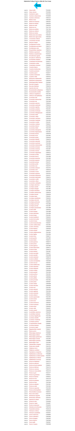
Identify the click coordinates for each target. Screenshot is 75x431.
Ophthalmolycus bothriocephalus (36, 355)
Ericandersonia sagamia (34, 55)
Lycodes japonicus (33, 241)
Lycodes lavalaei (33, 249)
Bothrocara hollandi (33, 23)
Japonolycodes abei (33, 88)
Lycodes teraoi (32, 300)
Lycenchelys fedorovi (34, 126)
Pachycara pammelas (34, 380)
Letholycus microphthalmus (35, 95)
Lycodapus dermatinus (34, 190)
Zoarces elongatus (33, 418)
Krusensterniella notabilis (35, 91)
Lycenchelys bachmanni (34, 110)
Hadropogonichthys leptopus (35, 82)
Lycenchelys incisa (33, 135)
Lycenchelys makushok (34, 141)
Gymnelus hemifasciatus (34, 69)
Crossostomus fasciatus (34, 40)
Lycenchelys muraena (34, 150)
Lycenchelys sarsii (33, 169)
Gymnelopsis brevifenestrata (35, 61)
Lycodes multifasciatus (34, 264)
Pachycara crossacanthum (35, 371)
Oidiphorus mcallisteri (34, 350)
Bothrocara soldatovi (34, 31)
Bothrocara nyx (32, 27)
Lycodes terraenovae (34, 302)
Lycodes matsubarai (33, 257)
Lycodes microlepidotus (34, 260)
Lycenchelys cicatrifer (34, 122)
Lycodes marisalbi (33, 255)
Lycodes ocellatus (33, 270)
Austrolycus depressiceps (35, 16)
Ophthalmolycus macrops (35, 359)
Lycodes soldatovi (33, 295)
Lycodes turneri (32, 306)
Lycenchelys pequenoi (34, 160)
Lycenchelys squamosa (34, 173)
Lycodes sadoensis (33, 289)
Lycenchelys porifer (33, 164)
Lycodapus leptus (33, 196)
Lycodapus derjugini (34, 188)
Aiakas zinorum (32, 12)
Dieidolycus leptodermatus (35, 53)
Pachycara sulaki (33, 386)
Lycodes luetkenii (33, 251)
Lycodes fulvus (32, 236)
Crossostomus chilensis (34, 38)
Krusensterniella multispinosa (36, 90)
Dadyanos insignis (33, 42)
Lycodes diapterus (33, 228)
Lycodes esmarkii (33, 230)
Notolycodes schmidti (34, 346)
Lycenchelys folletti (33, 128)
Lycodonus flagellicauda (34, 315)
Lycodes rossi (32, 287)
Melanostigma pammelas (35, 340)
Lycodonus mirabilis (34, 317)
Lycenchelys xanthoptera (35, 183)
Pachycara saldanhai (34, 384)
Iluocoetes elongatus (34, 84)
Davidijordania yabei (34, 48)
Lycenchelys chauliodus (34, 120)
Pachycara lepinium (33, 376)
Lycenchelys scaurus (34, 171)
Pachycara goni (32, 372)
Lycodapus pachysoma (34, 202)
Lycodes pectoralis (33, 279)
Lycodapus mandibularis (34, 198)
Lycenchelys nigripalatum (35, 152)
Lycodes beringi (33, 215)
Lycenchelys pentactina (34, 158)
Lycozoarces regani (33, 327)
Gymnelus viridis (33, 76)
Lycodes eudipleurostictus (35, 232)
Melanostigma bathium (34, 334)
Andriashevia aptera (33, 14)
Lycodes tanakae (33, 298)
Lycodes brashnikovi (34, 217)
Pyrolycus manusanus (34, 405)
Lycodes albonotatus (34, 213)
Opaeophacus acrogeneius (35, 352)
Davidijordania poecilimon (35, 46)
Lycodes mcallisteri (33, 259)
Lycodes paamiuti (33, 272)
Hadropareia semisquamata (35, 80)
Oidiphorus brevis (33, 348)
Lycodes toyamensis (33, 304)
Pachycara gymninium (34, 374)
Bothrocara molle (33, 25)
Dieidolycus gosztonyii (34, 52)
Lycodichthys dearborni (34, 314)
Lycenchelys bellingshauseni (35, 112)
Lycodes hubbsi (32, 240)
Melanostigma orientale (34, 338)
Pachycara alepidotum (34, 361)
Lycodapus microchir (34, 200)
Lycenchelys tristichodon (35, 177)
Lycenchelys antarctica (34, 103)
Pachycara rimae (33, 382)
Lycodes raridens (33, 283)
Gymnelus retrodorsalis (34, 74)
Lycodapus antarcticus (34, 184)
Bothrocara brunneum (34, 21)
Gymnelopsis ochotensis (34, 65)
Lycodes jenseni (33, 243)
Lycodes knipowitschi (34, 247)
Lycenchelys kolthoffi (34, 139)
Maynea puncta (32, 331)
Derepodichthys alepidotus (35, 50)
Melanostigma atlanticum (35, 333)
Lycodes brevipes (33, 221)
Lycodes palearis (33, 276)
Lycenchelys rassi (33, 165)
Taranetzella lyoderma (34, 409)
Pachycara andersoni (34, 363)
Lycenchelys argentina (34, 107)
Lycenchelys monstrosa (34, 148)
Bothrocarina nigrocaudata (35, 36)
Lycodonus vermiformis (34, 319)
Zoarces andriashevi (33, 416)
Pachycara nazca (33, 378)
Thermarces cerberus (34, 410)
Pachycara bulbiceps (34, 367)
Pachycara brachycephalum (35, 365)
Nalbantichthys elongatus (35, 344)
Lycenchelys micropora (34, 147)
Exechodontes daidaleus (34, 59)
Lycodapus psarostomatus (35, 207)
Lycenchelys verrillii (34, 179)
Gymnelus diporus (33, 67)
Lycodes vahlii (32, 308)
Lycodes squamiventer (34, 297)
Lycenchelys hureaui (34, 133)
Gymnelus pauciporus (34, 71)
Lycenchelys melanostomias (35, 145)
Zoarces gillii (32, 422)
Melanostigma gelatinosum (35, 336)
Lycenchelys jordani (33, 137)
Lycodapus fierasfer (33, 194)
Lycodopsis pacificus (34, 321)
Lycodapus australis (33, 186)
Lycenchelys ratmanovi (34, 167)
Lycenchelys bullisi (33, 114)
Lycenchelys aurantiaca (34, 109)
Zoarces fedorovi (33, 420)
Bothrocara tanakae (33, 33)
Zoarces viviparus (33, 424)
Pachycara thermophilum (35, 390)
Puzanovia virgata (33, 403)
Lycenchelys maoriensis (34, 143)
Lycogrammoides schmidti (35, 323)
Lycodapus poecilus (33, 205)
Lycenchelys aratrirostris (34, 105)
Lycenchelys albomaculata (35, 99)
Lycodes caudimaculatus (34, 224)
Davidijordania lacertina (34, 44)
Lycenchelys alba (33, 97)
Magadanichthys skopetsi (35, 329)
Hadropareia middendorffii (35, 78)
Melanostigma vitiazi (34, 342)
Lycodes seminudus (33, 293)
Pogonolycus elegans (34, 399)
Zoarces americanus (33, 414)
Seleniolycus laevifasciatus (35, 407)
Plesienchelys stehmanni (34, 397)
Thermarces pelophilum (34, 412)
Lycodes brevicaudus (34, 219)
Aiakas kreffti (32, 10)
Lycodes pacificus (33, 274)
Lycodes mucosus (33, 262)
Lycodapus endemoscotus (35, 192)
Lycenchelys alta (33, 101)
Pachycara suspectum (34, 388)
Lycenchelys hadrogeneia (35, 129)
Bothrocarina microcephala (35, 34)
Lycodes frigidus (33, 234)
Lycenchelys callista (33, 116)
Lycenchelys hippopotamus (35, 131)
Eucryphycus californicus (35, 57)
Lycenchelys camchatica (34, 118)
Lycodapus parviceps (34, 203)
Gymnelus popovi (33, 72)
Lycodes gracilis (33, 238)
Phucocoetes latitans (33, 393)
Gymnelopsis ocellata (34, 63)
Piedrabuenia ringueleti (34, 395)
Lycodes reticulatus (33, 285)
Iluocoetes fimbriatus (34, 86)
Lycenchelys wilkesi (34, 181)
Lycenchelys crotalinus (34, 124)
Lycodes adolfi (32, 209)
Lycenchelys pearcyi (34, 156)
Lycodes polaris (32, 281)
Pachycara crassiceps (34, 369)
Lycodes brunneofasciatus (35, 222)
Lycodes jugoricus (33, 245)
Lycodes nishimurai (33, 268)
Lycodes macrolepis (33, 253)
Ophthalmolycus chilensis (35, 357)
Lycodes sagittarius (33, 291)
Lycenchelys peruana (34, 162)
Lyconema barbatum (34, 325)
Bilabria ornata (32, 19)
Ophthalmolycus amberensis (35, 353)
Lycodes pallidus (33, 278)
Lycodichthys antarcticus (35, 312)
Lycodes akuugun (33, 211)
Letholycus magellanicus (35, 93)
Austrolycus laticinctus (34, 17)
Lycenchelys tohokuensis (35, 175)
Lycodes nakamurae (33, 266)
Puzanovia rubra (33, 401)
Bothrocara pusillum (34, 29)
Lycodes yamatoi (33, 310)
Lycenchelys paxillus (34, 154)
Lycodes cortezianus (34, 226)
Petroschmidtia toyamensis (35, 391)
